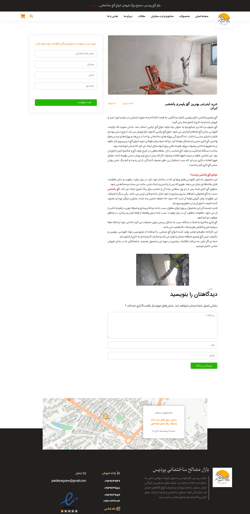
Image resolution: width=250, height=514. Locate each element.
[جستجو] (31, 16)
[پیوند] (224, 19)
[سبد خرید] (23, 16)
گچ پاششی (114, 189)
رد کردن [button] (94, 5)
